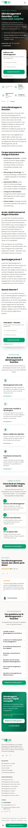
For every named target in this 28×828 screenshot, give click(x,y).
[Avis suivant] (7, 573)
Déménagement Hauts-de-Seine (10, 782)
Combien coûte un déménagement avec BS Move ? (12, 633)
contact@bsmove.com (9, 805)
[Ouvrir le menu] (25, 2)
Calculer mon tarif (13, 72)
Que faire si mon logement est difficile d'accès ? (12, 674)
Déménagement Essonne (8, 793)
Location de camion (6, 766)
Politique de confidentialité (17, 820)
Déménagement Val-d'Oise (8, 788)
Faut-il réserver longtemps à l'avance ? (12, 667)
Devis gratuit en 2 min (15, 825)
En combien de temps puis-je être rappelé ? (12, 647)
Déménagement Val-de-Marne (9, 786)
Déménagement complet (8, 763)
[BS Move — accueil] (5, 2)
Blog (25, 820)
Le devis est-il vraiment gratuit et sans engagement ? (12, 641)
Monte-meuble (5, 768)
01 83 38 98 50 (7, 46)
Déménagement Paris (7, 779)
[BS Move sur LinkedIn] (2, 755)
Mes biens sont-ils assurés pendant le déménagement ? (12, 661)
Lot (7, 101)
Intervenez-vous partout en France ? (11, 654)
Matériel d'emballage (6, 770)
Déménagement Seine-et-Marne (10, 795)
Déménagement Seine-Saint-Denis (10, 784)
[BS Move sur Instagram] (6, 755)
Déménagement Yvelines (8, 791)
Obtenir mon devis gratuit (13, 682)
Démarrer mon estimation (13, 546)
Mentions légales (5, 820)
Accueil (3, 101)
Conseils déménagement (8, 772)
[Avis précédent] (3, 573)
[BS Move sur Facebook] (10, 755)
